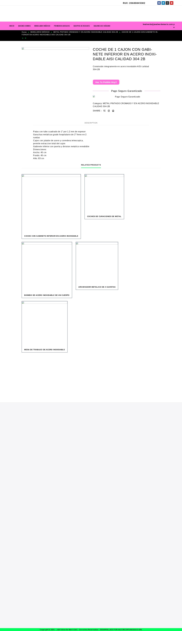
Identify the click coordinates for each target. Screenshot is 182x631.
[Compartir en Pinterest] (113, 111)
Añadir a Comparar (71, 238)
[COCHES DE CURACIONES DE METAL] (104, 194)
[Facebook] (159, 3)
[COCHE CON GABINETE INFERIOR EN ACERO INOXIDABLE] (51, 203)
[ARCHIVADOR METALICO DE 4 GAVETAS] (97, 263)
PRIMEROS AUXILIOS (62, 25)
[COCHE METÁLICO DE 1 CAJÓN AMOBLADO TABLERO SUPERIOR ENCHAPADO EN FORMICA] (23, 38)
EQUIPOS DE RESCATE (82, 25)
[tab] (91, 123)
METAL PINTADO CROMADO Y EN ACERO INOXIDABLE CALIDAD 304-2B (85, 32)
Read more (61, 238)
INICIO (11, 25)
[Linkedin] (163, 3)
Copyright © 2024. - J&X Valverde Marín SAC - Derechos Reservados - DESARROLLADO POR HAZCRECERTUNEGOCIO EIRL (91, 630)
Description (91, 123)
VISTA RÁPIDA (76, 238)
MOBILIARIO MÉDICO (42, 25)
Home (24, 32)
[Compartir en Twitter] (108, 111)
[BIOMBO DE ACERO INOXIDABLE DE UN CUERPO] (47, 267)
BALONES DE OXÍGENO (102, 25)
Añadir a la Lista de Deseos (66, 238)
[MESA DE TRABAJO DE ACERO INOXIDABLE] (44, 324)
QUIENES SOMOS (24, 25)
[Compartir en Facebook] (104, 111)
